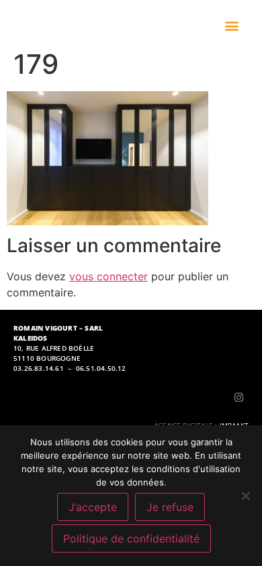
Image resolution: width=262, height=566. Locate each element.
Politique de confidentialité (131, 538)
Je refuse (169, 507)
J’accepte (93, 507)
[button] (232, 26)
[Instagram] (238, 397)
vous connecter (108, 276)
